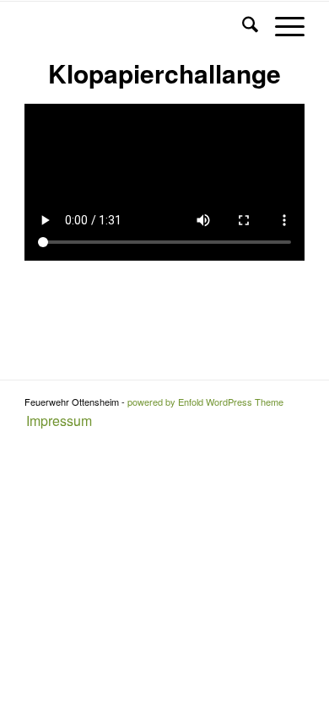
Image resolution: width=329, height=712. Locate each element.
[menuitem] (55, 421)
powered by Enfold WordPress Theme (205, 401)
